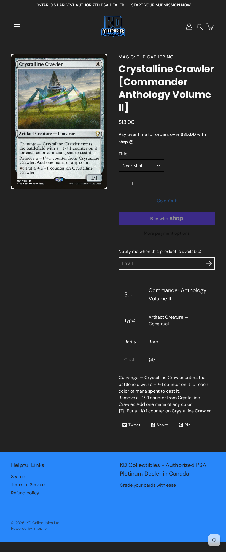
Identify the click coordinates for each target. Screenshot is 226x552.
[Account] (189, 26)
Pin (188, 424)
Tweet (134, 424)
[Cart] (210, 26)
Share (162, 424)
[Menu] (17, 27)
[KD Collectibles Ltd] (113, 26)
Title (123, 154)
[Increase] (142, 183)
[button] (200, 26)
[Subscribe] (209, 263)
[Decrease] (123, 183)
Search (18, 476)
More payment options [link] (167, 233)
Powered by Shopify (29, 528)
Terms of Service (28, 484)
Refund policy (25, 493)
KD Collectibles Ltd (43, 522)
